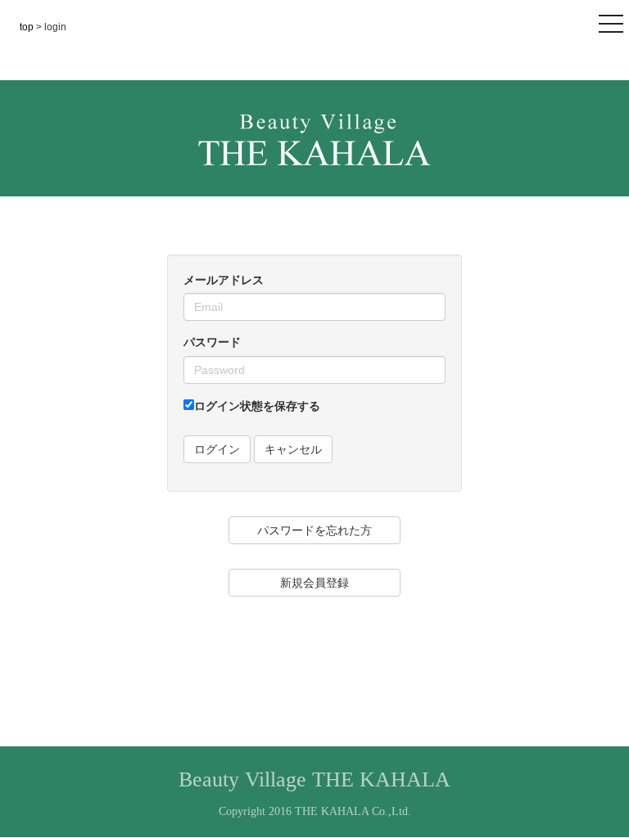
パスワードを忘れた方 (314, 530)
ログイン (217, 449)
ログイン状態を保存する (257, 405)
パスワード (212, 342)
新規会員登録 (314, 582)
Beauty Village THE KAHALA (314, 779)
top (28, 27)
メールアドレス (223, 279)
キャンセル (293, 449)
